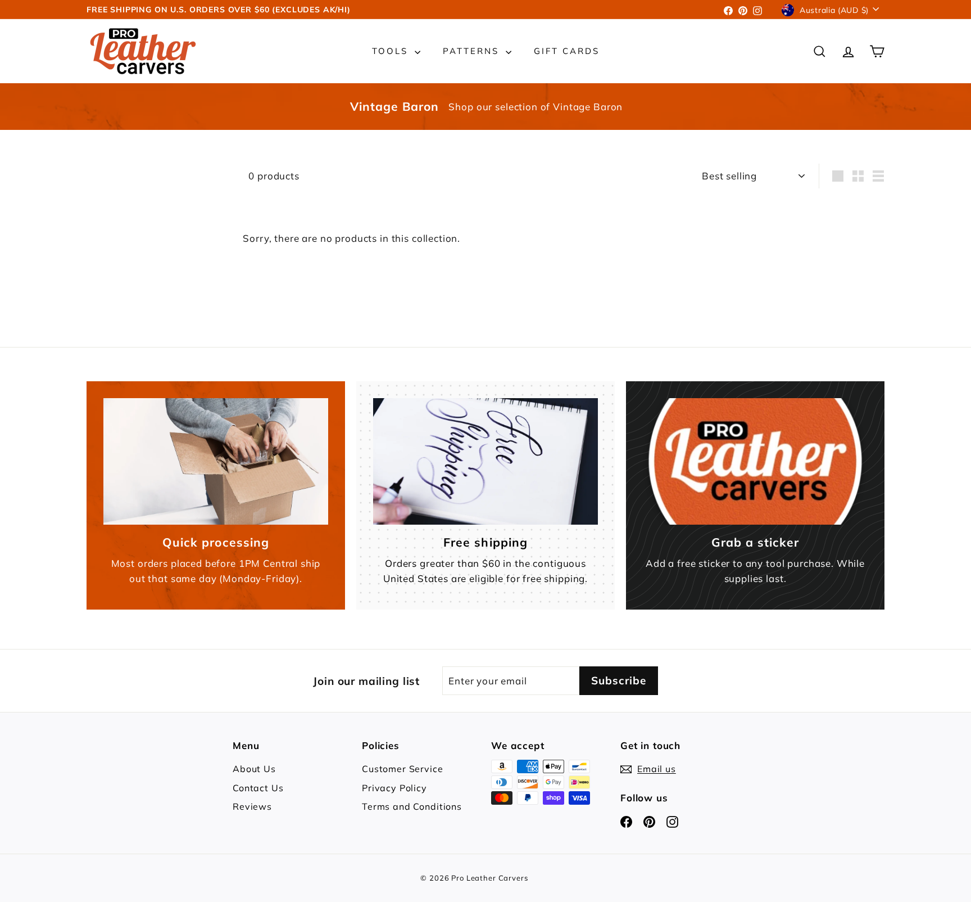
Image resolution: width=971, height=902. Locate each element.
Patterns (473, 51)
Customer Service (402, 768)
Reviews (252, 806)
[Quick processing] (215, 461)
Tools (392, 51)
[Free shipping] (485, 461)
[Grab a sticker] (755, 461)
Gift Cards (567, 51)
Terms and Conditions (412, 806)
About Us (254, 768)
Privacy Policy (394, 787)
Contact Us (258, 787)
